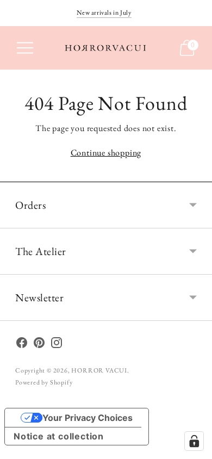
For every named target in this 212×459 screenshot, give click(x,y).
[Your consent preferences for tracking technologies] (194, 441)
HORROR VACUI (99, 370)
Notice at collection (59, 436)
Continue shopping (106, 152)
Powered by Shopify (43, 382)
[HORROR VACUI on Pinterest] (39, 344)
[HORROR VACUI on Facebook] (21, 344)
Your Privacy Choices (87, 417)
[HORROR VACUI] (106, 48)
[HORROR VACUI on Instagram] (56, 344)
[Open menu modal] (25, 48)
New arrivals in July (104, 12)
